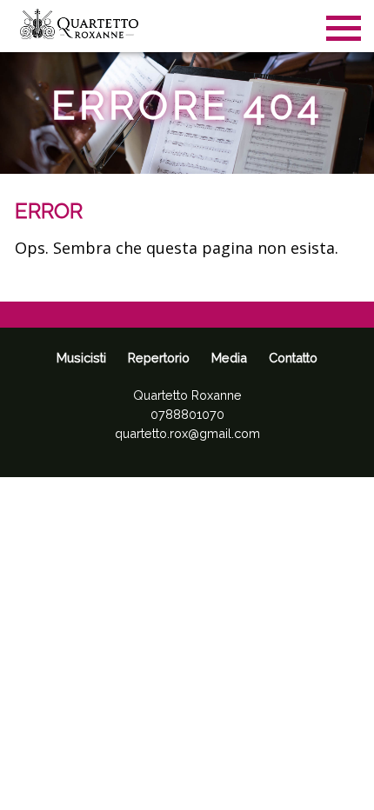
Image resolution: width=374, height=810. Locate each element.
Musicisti (81, 357)
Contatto (293, 357)
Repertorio (159, 357)
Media (229, 357)
